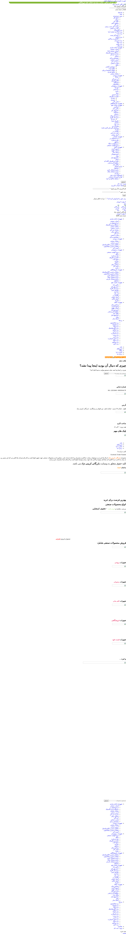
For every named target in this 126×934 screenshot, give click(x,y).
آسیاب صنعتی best (113, 51)
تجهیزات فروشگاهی (116, 103)
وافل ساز (116, 164)
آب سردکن (115, 79)
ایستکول (116, 82)
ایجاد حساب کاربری (117, 185)
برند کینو (116, 344)
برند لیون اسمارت (113, 338)
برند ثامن (116, 337)
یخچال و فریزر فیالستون (111, 246)
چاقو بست (112, 68)
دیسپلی (116, 114)
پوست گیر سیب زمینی (112, 26)
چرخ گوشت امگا (114, 143)
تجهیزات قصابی (117, 136)
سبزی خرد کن (114, 230)
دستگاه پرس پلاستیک (112, 53)
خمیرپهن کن (115, 110)
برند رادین (116, 331)
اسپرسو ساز (115, 310)
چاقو (117, 65)
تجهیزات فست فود (116, 105)
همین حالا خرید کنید (120, 357)
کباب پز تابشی (114, 28)
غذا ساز (116, 292)
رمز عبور (122, 192)
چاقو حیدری (111, 72)
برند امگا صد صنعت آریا (115, 32)
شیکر (117, 159)
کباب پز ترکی (115, 133)
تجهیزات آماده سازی (116, 47)
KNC (117, 77)
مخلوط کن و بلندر (113, 163)
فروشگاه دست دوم (116, 175)
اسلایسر (116, 107)
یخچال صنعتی (114, 74)
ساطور (116, 142)
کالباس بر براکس (113, 39)
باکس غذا (116, 108)
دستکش (116, 112)
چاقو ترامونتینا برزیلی (108, 70)
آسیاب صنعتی (114, 49)
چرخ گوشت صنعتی (113, 145)
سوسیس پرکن (114, 58)
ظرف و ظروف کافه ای (111, 161)
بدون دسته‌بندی (117, 16)
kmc (121, 14)
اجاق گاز (116, 18)
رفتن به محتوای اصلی (110, 1)
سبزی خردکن (114, 54)
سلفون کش (115, 23)
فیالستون (116, 84)
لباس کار (116, 101)
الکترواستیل (115, 80)
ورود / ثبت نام (118, 928)
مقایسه (120, 926)
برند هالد (119, 46)
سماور (117, 56)
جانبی (117, 91)
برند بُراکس (118, 37)
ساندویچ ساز (115, 157)
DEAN (120, 12)
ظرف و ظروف (114, 96)
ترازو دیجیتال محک (113, 171)
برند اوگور (116, 330)
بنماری (113, 98)
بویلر (117, 156)
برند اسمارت (115, 333)
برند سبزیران (118, 40)
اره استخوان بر (114, 138)
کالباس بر (116, 131)
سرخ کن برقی (114, 115)
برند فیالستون (114, 323)
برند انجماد (115, 324)
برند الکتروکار (118, 30)
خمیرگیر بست (114, 35)
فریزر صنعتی (115, 60)
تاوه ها (117, 87)
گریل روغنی (115, 135)
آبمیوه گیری (115, 149)
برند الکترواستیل (114, 328)
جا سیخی (116, 89)
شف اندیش (115, 94)
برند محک (119, 42)
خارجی (116, 173)
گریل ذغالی (115, 299)
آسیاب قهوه (115, 150)
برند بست (119, 33)
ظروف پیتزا (115, 121)
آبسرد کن (116, 248)
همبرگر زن (115, 126)
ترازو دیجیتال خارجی (112, 279)
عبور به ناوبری (121, 1)
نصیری (113, 100)
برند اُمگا (116, 326)
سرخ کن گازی (114, 117)
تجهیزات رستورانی (116, 86)
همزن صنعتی (115, 63)
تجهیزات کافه (118, 147)
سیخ (117, 93)
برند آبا (113, 119)
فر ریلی (116, 124)
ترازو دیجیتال (118, 166)
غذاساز (116, 122)
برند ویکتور (115, 342)
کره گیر (116, 233)
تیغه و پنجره (115, 140)
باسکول (116, 168)
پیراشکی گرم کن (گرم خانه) (110, 128)
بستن (124, 933)
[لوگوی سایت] (119, 4)
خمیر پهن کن (115, 286)
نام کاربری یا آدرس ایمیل (118, 189)
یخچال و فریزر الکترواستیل (110, 244)
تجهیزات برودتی (117, 75)
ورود (124, 195)
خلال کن (116, 21)
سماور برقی (115, 232)
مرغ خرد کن (115, 61)
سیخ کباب (116, 259)
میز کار (116, 25)
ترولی (117, 19)
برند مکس (119, 44)
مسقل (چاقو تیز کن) (112, 178)
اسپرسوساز (115, 154)
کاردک (117, 129)
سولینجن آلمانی (110, 67)
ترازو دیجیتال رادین (113, 170)
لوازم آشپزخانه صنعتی (115, 177)
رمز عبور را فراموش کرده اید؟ (116, 198)
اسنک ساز (116, 152)
